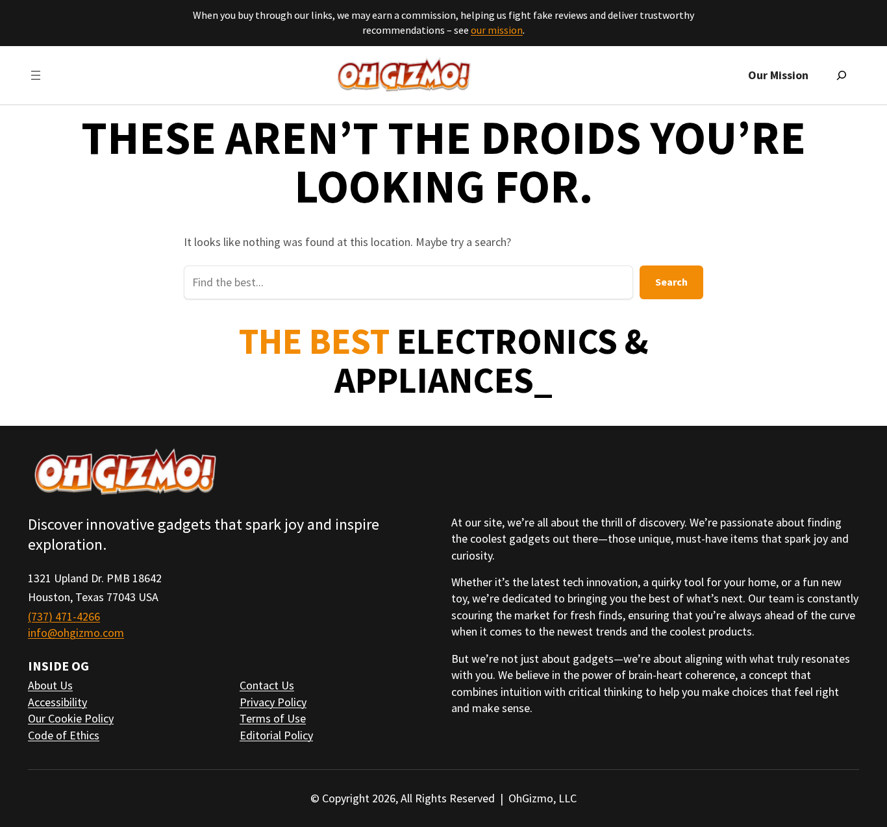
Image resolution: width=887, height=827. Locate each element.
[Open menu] (36, 75)
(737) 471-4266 (64, 616)
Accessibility (57, 702)
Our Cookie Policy (71, 718)
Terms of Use (273, 718)
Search (671, 281)
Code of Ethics (63, 735)
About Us (50, 685)
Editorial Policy (276, 735)
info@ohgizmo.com (76, 632)
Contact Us (267, 685)
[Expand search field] (841, 75)
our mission (497, 29)
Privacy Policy (273, 702)
